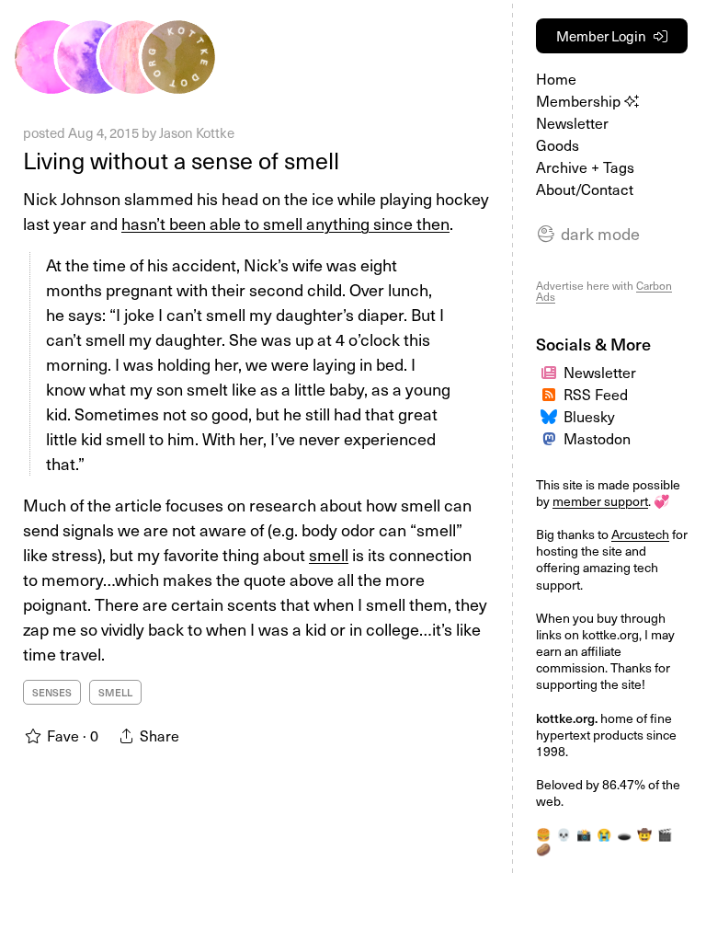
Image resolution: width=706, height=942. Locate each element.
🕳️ (624, 834)
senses (52, 692)
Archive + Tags (585, 166)
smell (328, 554)
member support (600, 501)
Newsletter (572, 122)
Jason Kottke (196, 132)
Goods (557, 144)
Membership (580, 100)
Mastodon (597, 438)
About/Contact (584, 189)
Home (556, 78)
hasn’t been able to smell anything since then (285, 223)
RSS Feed (596, 394)
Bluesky (589, 416)
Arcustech (640, 534)
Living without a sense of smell (181, 160)
